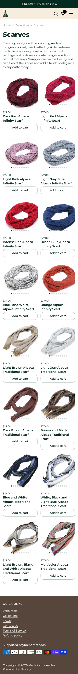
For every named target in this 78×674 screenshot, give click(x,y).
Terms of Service (14, 630)
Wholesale (10, 611)
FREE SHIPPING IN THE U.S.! (39, 3)
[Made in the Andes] (5, 13)
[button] (55, 13)
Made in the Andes (41, 665)
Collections (10, 616)
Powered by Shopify (17, 669)
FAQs (7, 620)
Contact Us (10, 625)
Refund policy (12, 635)
